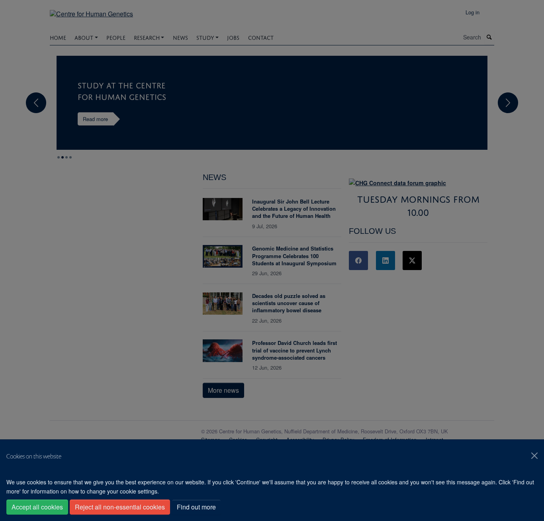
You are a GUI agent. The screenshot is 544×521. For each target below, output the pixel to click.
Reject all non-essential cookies (120, 506)
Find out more (196, 506)
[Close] (534, 455)
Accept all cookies (37, 506)
